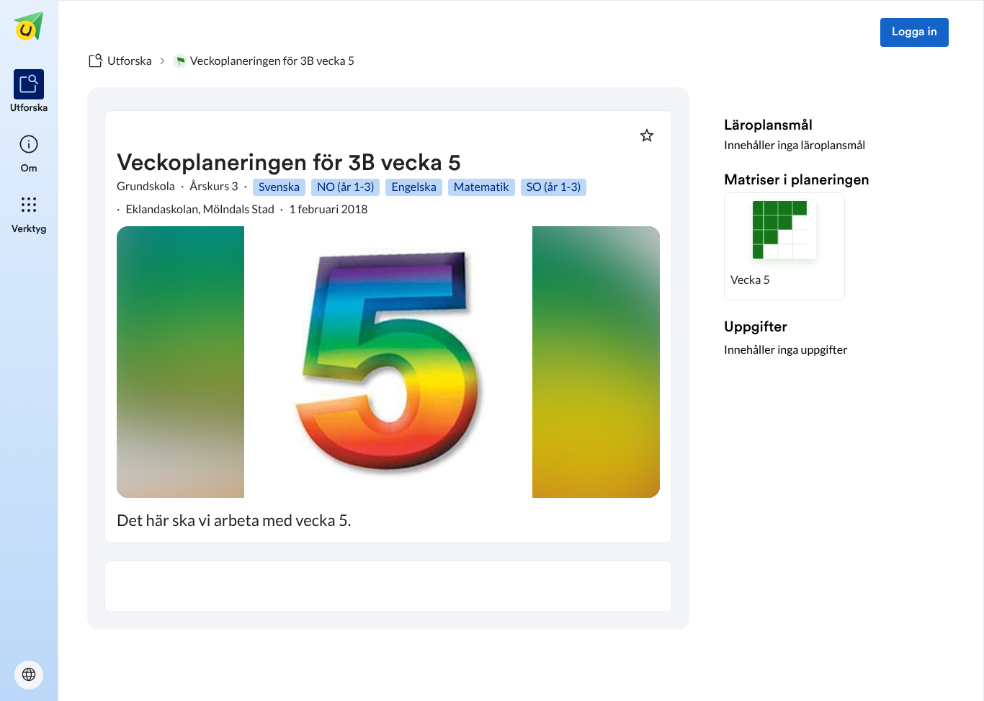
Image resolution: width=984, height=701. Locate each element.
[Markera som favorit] (647, 135)
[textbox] (388, 586)
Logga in (914, 32)
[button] (784, 246)
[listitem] (29, 92)
